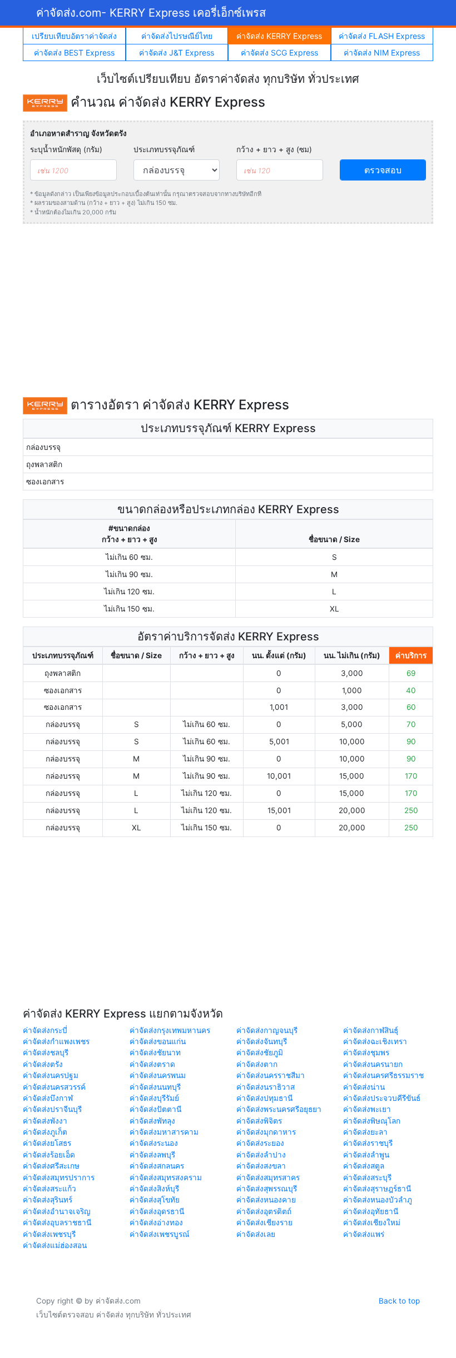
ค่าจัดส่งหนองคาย (266, 1199)
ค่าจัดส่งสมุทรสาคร (268, 1177)
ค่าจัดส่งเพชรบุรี (49, 1234)
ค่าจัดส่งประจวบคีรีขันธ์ (381, 1098)
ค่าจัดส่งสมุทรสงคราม (166, 1177)
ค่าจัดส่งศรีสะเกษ (51, 1165)
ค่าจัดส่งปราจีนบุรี (52, 1109)
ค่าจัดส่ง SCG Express (279, 52)
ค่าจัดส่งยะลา (365, 1132)
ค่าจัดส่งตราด (152, 1064)
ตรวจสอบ (383, 170)
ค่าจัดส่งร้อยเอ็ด (49, 1154)
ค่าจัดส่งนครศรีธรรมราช (383, 1075)
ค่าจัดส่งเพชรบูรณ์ (160, 1234)
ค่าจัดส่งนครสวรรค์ (54, 1087)
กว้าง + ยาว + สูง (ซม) (274, 149)
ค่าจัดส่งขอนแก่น (158, 1041)
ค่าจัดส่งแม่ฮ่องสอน (55, 1245)
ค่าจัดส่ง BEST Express (74, 52)
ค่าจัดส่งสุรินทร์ (47, 1199)
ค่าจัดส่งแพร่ (363, 1234)
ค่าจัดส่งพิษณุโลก (371, 1120)
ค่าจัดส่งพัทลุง (152, 1120)
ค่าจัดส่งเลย (255, 1234)
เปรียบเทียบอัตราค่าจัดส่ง (74, 36)
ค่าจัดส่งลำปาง (261, 1154)
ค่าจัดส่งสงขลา (261, 1165)
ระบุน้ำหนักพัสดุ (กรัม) (66, 149)
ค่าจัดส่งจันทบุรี (261, 1041)
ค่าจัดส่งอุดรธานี (157, 1211)
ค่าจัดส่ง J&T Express (176, 52)
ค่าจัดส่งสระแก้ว (49, 1188)
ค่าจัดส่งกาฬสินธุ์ (370, 1030)
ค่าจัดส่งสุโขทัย (155, 1199)
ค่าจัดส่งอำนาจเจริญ (57, 1211)
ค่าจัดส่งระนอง (154, 1143)
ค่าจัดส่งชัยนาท (155, 1052)
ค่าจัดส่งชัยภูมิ (259, 1052)
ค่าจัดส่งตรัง (43, 1064)
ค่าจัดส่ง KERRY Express (279, 36)
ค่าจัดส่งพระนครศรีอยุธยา (278, 1109)
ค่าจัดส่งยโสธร (47, 1143)
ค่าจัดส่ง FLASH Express (382, 36)
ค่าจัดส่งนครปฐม (50, 1075)
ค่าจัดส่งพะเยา (367, 1109)
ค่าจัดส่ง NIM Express (382, 52)
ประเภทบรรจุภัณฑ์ (164, 149)
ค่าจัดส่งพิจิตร (259, 1120)
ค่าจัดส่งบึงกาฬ (48, 1098)
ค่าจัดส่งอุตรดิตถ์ (263, 1211)
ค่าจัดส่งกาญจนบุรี (267, 1030)
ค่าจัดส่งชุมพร (366, 1052)
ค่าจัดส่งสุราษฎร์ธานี (377, 1188)
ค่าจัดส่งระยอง (260, 1143)
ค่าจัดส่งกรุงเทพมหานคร (170, 1030)
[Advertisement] (228, 310)
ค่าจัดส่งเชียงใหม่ (371, 1222)
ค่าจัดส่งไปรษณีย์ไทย (176, 36)
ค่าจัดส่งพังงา (45, 1120)
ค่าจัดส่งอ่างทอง (156, 1222)
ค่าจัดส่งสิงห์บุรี (154, 1188)
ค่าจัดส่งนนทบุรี (155, 1087)
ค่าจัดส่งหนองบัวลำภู (377, 1199)
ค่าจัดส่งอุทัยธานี (370, 1211)
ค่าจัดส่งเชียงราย (264, 1222)
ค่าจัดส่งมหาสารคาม (164, 1132)
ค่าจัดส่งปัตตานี (155, 1109)
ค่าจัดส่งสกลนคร (157, 1165)
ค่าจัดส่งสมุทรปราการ (59, 1177)
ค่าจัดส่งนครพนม (158, 1075)
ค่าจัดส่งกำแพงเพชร (56, 1041)
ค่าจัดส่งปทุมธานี (264, 1098)
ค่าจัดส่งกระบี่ (45, 1030)
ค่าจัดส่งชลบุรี (45, 1052)
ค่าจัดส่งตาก (256, 1064)
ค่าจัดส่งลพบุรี (152, 1154)
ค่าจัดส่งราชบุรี (368, 1143)
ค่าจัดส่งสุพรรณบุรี (266, 1188)
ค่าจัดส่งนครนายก (373, 1064)
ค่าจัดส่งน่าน (364, 1087)
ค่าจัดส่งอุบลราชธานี (57, 1222)
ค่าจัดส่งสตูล (363, 1165)
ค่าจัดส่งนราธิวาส (265, 1087)
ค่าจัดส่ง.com (151, 12)
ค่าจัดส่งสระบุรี (367, 1177)
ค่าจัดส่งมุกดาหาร (266, 1132)
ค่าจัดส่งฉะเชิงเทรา (375, 1041)
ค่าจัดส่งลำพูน (366, 1154)
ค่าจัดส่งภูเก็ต (45, 1132)
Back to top (399, 1300)
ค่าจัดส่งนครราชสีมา (270, 1075)
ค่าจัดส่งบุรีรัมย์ (154, 1098)
